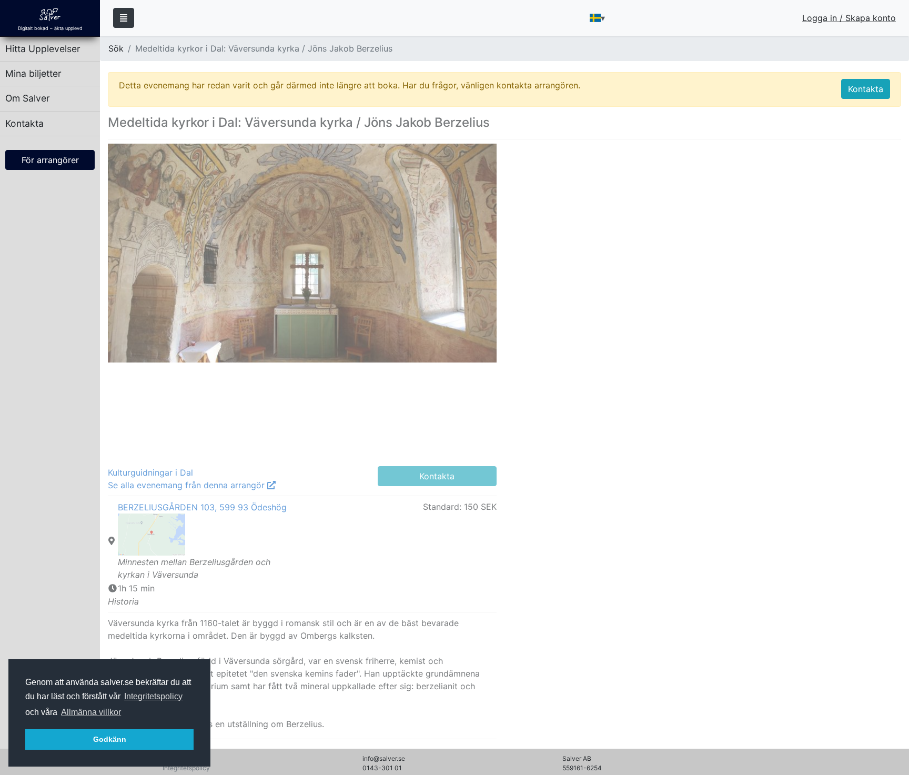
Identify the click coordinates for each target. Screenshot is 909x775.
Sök (116, 48)
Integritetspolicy (153, 696)
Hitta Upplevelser (42, 48)
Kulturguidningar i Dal (150, 472)
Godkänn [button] (109, 739)
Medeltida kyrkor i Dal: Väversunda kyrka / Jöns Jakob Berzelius (263, 48)
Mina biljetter (33, 73)
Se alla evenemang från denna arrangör (187, 485)
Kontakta (24, 123)
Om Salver (27, 98)
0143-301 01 (382, 768)
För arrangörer (50, 160)
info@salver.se (383, 758)
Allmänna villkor (91, 712)
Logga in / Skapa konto (849, 18)
